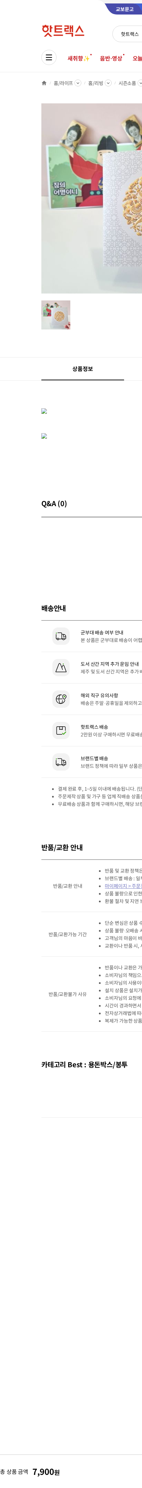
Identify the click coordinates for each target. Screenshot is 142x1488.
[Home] (44, 83)
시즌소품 (127, 83)
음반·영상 (111, 58)
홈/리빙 (95, 83)
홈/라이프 (63, 83)
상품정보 (82, 368)
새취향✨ (79, 58)
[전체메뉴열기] (49, 57)
